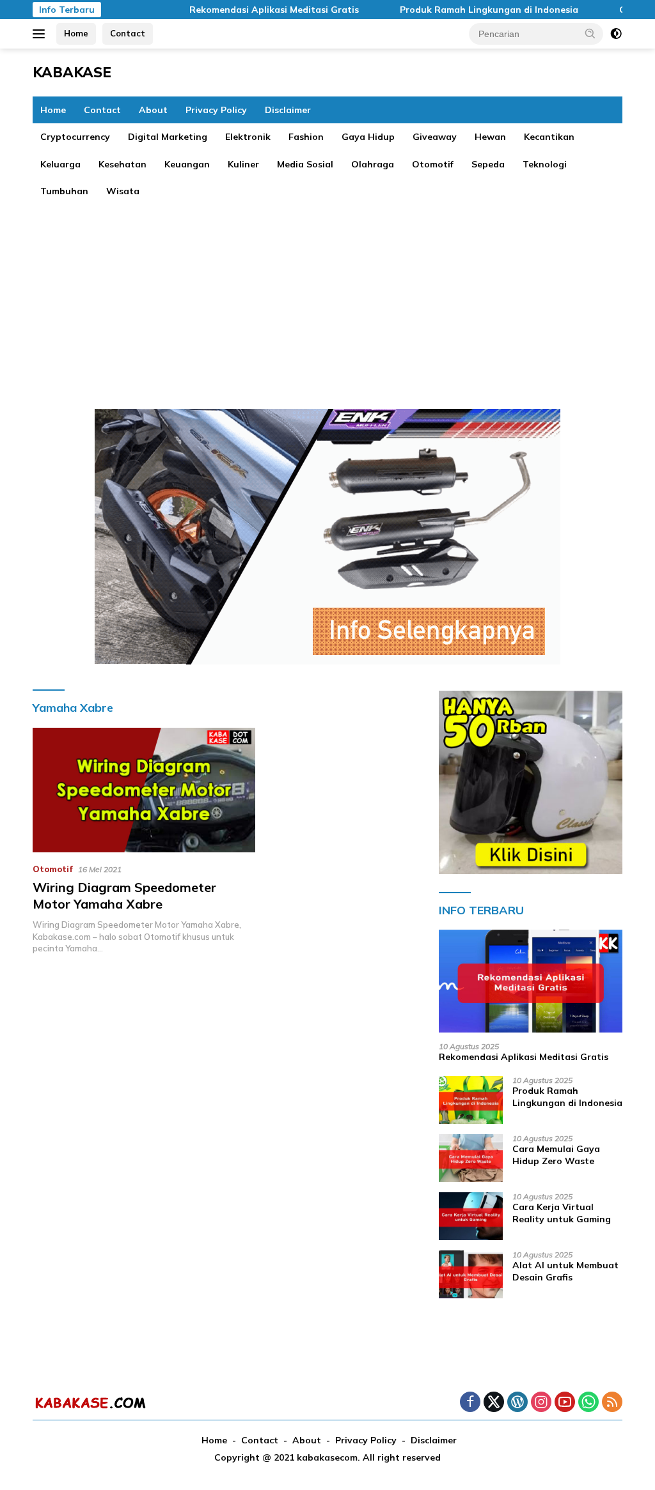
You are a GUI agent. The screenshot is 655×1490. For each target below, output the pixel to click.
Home (76, 33)
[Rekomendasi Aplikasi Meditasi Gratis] (530, 981)
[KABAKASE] (90, 1402)
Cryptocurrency (75, 136)
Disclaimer (288, 110)
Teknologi (545, 164)
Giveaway (435, 136)
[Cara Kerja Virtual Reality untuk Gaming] (471, 1216)
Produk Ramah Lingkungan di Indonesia (464, 9)
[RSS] (612, 1403)
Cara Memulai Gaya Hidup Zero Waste (556, 1154)
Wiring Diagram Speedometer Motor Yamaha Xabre (124, 895)
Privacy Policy (216, 110)
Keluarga (60, 164)
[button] (590, 33)
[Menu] (41, 34)
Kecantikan (549, 136)
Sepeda (488, 164)
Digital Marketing (167, 136)
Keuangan (187, 164)
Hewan (490, 136)
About (153, 110)
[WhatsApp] (588, 1403)
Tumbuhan (64, 191)
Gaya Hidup (368, 136)
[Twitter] (494, 1403)
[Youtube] (565, 1403)
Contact (127, 33)
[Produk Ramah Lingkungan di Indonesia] (471, 1100)
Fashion (306, 136)
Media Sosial (305, 164)
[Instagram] (541, 1403)
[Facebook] (470, 1403)
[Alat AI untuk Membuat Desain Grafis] (471, 1274)
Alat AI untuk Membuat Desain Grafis (565, 1270)
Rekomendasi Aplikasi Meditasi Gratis (250, 9)
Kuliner (243, 164)
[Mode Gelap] (616, 34)
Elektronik (248, 136)
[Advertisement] (327, 300)
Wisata (122, 191)
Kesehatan (122, 164)
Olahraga (372, 164)
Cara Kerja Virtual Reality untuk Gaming (561, 1212)
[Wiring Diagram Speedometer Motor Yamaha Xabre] (144, 790)
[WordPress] (517, 1403)
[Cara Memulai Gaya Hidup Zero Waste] (471, 1158)
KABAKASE (72, 72)
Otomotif (433, 164)
